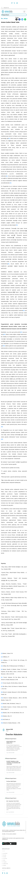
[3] (7, 176)
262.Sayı (6, 18)
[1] (1, 653)
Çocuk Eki (5, 858)
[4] (10, 183)
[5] (17, 225)
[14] (4, 346)
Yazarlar (4, 862)
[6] (2, 677)
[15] (2, 427)
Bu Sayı (4, 855)
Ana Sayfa (5, 853)
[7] (2, 683)
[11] (24, 310)
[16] (2, 439)
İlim (2, 18)
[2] (9, 138)
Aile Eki (4, 856)
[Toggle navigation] (24, 11)
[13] (4, 334)
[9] (8, 264)
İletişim (4, 865)
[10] (2, 698)
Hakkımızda (5, 863)
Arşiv (4, 860)
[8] (2, 686)
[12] (21, 332)
